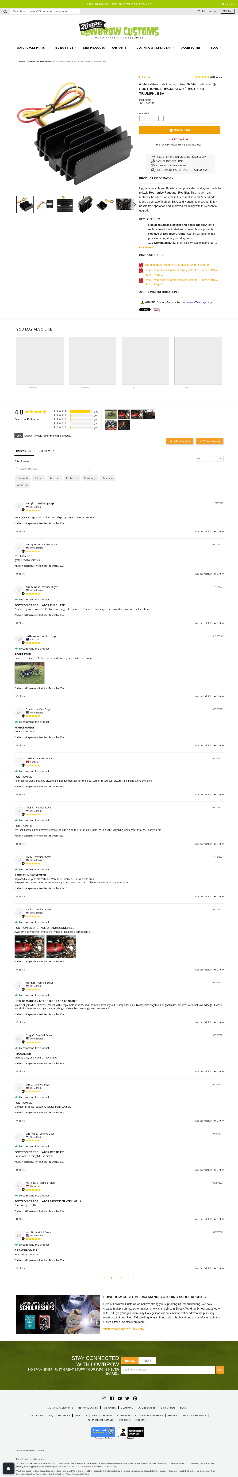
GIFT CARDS (167, 1407)
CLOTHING (127, 1407)
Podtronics (145, 99)
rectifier (54, 478)
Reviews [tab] (21, 450)
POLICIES (124, 1420)
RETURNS (64, 1415)
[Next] (134, 204)
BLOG (183, 1407)
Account (213, 11)
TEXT (147, 1360)
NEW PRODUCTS (88, 1407)
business (107, 478)
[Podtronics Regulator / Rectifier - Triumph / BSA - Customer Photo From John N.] (149, 414)
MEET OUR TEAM (102, 1415)
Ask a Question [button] (182, 441)
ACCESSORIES (147, 1407)
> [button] (133, 1277)
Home (22, 61)
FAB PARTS (109, 1407)
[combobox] (45, 11)
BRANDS (173, 1415)
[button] (216, 531)
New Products (94, 47)
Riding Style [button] (64, 47)
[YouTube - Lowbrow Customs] (120, 1398)
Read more (146, 247)
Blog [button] (215, 47)
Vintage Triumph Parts (39, 61)
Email (130, 1360)
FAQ (50, 1415)
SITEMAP (140, 1420)
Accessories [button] (191, 47)
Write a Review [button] (211, 441)
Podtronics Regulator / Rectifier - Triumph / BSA (39, 523)
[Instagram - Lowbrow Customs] (104, 1398)
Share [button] (22, 531)
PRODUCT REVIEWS (194, 1415)
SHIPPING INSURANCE (101, 1420)
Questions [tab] (44, 450)
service (38, 478)
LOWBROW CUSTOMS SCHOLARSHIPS (140, 1415)
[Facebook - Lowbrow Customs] (112, 1398)
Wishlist (201, 11)
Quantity (144, 113)
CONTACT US (36, 1415)
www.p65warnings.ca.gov (201, 302)
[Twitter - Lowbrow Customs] (127, 1398)
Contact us (228, 4)
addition (22, 485)
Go (220, 1369)
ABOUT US (81, 1415)
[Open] (8, 1468)
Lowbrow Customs (33, 1450)
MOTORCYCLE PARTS (60, 1407)
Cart (229, 11)
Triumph (22, 478)
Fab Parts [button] (119, 47)
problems (72, 478)
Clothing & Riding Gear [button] (154, 47)
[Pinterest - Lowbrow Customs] (135, 1398)
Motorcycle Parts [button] (31, 47)
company (90, 478)
